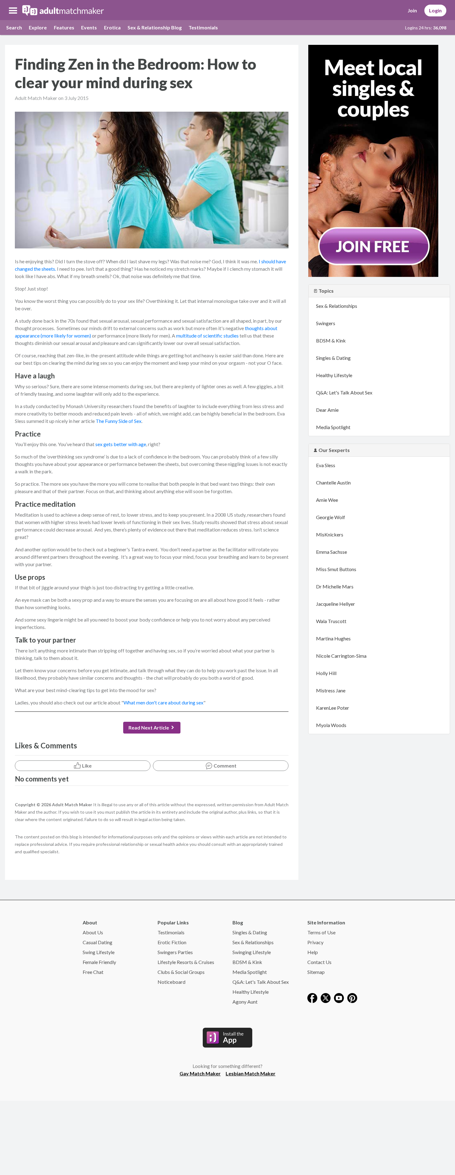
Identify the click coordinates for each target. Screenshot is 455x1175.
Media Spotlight (333, 427)
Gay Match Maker (200, 1073)
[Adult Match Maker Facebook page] (312, 997)
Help (312, 952)
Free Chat (93, 972)
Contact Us (319, 962)
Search (14, 27)
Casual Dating (97, 942)
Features (64, 27)
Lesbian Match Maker (250, 1073)
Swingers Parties (175, 952)
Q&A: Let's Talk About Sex (344, 392)
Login (435, 10)
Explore (38, 27)
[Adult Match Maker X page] (326, 997)
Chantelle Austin (333, 482)
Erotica (112, 27)
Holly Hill (326, 673)
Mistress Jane (330, 690)
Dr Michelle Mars (334, 586)
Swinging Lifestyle (251, 952)
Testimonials (203, 27)
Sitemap (316, 972)
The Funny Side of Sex (118, 421)
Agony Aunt (245, 1002)
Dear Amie (327, 410)
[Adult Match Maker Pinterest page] (352, 997)
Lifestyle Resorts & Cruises (186, 962)
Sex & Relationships (336, 306)
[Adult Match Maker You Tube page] (339, 997)
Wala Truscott (331, 621)
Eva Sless (325, 465)
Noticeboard (171, 982)
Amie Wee (327, 500)
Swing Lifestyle (99, 952)
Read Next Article (148, 727)
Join (412, 10)
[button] (13, 10)
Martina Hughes (333, 638)
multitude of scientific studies (207, 335)
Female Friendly (99, 962)
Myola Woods (331, 725)
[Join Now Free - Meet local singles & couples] (373, 160)
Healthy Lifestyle (334, 375)
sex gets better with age (120, 444)
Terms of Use (321, 932)
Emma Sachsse (331, 552)
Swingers (325, 323)
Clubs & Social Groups (181, 972)
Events (89, 27)
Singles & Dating (333, 358)
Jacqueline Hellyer (335, 604)
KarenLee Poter (332, 708)
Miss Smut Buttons (336, 569)
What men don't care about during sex (163, 702)
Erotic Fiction (172, 942)
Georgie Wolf (330, 517)
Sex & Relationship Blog (155, 27)
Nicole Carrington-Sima (341, 656)
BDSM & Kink (331, 340)
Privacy (315, 942)
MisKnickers (329, 534)
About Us (93, 932)
